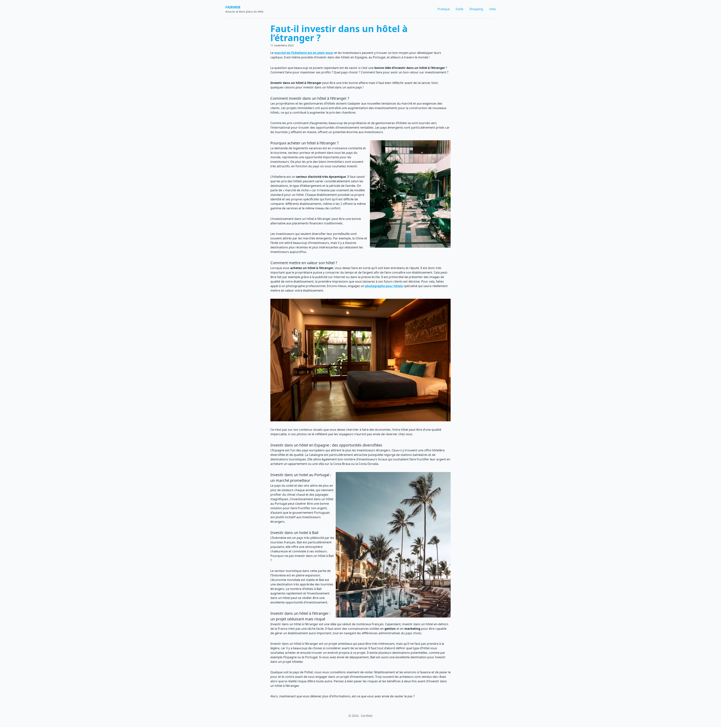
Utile (492, 9)
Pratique (443, 9)
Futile (459, 9)
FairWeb (232, 7)
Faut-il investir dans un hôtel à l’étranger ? (339, 33)
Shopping (476, 9)
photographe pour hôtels (384, 286)
